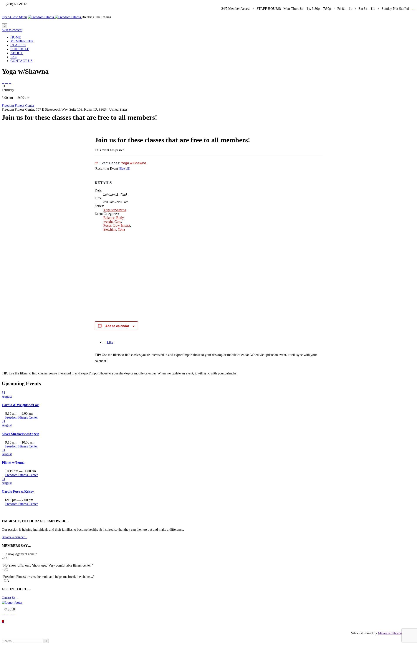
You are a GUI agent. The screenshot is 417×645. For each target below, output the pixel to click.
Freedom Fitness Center (18, 105)
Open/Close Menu (14, 17)
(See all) (124, 168)
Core (117, 221)
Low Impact (121, 225)
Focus (107, 225)
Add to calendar (117, 326)
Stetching (109, 229)
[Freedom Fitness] (55, 17)
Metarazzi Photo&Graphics (396, 633)
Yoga (121, 229)
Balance (108, 217)
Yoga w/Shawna (114, 210)
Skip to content (12, 30)
